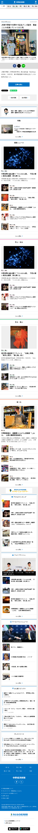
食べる (9, 6)
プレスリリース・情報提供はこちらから (12, 791)
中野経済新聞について (8, 788)
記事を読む (19, 84)
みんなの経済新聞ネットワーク (19, 815)
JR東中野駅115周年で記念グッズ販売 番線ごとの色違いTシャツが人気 (18, 57)
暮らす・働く (27, 6)
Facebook (16, 782)
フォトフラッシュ (6, 21)
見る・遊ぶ (15, 6)
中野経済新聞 (19, 2)
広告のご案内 (6, 798)
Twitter (21, 782)
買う (21, 6)
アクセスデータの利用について (10, 793)
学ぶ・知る (34, 6)
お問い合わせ (6, 795)
